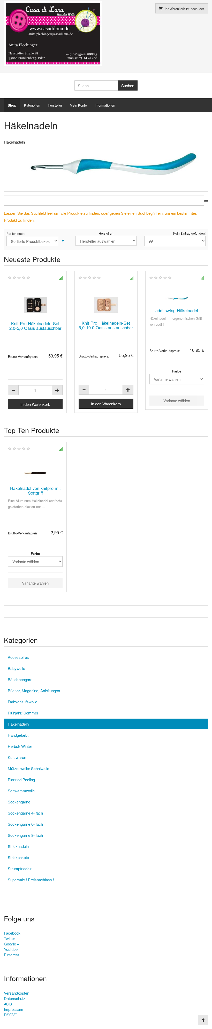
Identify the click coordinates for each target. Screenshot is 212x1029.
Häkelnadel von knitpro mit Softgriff (35, 490)
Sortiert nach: (15, 234)
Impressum (13, 1009)
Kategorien (32, 105)
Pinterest (11, 954)
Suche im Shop (206, 201)
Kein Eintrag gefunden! (189, 233)
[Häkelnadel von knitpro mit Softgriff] (35, 473)
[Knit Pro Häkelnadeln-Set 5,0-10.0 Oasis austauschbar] (106, 305)
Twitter (9, 938)
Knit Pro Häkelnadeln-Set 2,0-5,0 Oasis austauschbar (35, 325)
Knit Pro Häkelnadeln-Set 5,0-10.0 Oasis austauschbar (106, 325)
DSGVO (11, 1014)
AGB (8, 1003)
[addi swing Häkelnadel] (176, 298)
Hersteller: (106, 233)
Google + (11, 943)
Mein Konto (78, 105)
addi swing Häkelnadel (176, 310)
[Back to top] (203, 1020)
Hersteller (55, 105)
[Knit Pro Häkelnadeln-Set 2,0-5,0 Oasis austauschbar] (35, 305)
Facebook (12, 933)
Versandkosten (16, 993)
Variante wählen (176, 400)
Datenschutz (14, 998)
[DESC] (63, 240)
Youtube (11, 949)
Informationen (105, 105)
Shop (12, 105)
